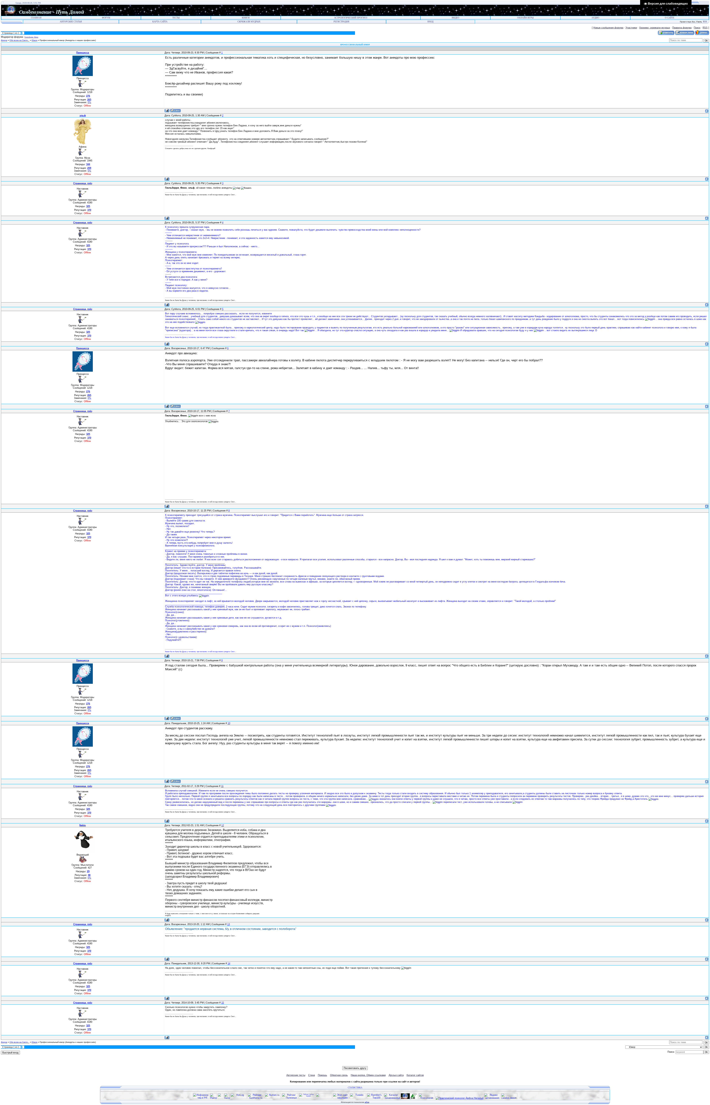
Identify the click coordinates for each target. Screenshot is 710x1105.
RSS (705, 21)
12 (222, 825)
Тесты (176, 17)
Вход (430, 21)
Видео (455, 17)
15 (222, 1002)
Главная (36, 17)
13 (228, 924)
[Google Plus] (365, 1063)
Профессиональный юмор (52, 40)
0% (89, 102)
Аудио (595, 17)
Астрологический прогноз (350, 17)
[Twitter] (349, 1063)
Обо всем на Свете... (19, 40)
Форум (106, 17)
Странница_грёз (82, 183)
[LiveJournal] (361, 1063)
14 (229, 963)
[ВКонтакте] (345, 1063)
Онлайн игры (525, 17)
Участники (631, 27)
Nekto (82, 825)
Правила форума (682, 27)
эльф (83, 115)
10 (229, 723)
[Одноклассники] (353, 1063)
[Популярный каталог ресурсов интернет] (324, 1098)
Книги (246, 17)
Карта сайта (160, 21)
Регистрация (341, 21)
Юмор (34, 40)
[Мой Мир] (357, 1063)
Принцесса (82, 52)
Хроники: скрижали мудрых (654, 27)
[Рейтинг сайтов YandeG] (307, 1098)
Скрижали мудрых (249, 21)
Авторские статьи (71, 21)
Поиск (697, 27)
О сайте (669, 17)
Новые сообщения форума (608, 27)
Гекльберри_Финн (31, 37)
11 (222, 786)
